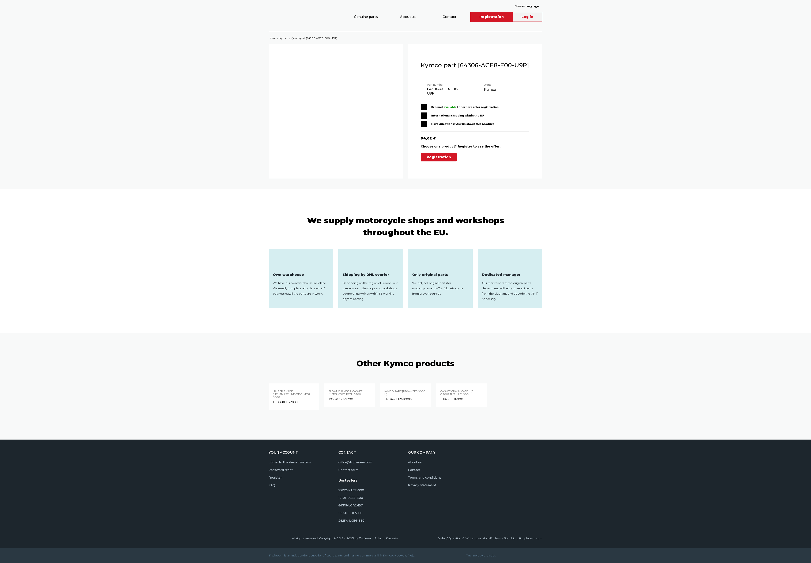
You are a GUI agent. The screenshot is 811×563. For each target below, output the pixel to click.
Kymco (283, 38)
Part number (435, 84)
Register (275, 477)
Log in (527, 17)
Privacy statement (422, 485)
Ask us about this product (475, 124)
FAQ (272, 485)
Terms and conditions (424, 477)
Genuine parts (366, 17)
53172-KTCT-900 (351, 490)
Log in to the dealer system (290, 462)
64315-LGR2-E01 (350, 505)
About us (408, 17)
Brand (487, 84)
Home (272, 38)
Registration (491, 17)
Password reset (281, 470)
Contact (449, 17)
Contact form (348, 470)
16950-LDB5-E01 (351, 513)
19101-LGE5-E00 (350, 498)
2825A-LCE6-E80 (351, 520)
